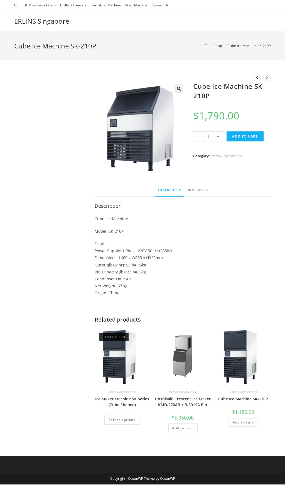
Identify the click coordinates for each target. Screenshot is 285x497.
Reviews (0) (198, 190)
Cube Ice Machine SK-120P (243, 398)
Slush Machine (136, 5)
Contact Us (160, 5)
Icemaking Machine (106, 5)
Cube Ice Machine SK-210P (249, 45)
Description (169, 190)
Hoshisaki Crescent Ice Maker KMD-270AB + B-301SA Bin (183, 401)
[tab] (169, 190)
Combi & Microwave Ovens (35, 5)
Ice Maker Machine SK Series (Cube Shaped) (122, 401)
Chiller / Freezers (73, 5)
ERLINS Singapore (41, 21)
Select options (122, 419)
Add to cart (245, 136)
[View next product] (267, 78)
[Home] (206, 45)
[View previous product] (257, 78)
